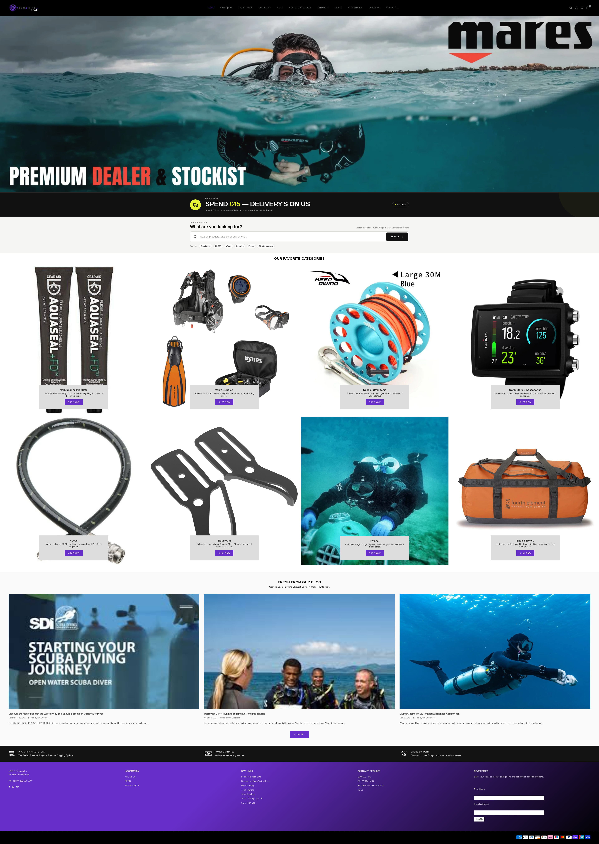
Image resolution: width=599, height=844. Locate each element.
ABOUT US (130, 777)
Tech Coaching (248, 794)
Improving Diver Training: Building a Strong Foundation (234, 713)
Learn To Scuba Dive (251, 777)
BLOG (128, 781)
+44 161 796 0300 (24, 781)
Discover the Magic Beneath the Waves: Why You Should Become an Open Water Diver (56, 713)
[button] (587, 8)
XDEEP (218, 246)
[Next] (593, 104)
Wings (228, 246)
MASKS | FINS (226, 8)
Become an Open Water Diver (255, 781)
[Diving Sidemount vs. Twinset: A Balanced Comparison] (495, 651)
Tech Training (247, 790)
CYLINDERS (323, 8)
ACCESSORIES (355, 8)
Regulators (205, 246)
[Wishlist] (582, 8)
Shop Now (74, 402)
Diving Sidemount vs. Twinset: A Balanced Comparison (430, 713)
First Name (479, 789)
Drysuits (239, 246)
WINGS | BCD (265, 8)
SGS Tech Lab (248, 803)
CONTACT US (392, 8)
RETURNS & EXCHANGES (371, 785)
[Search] (571, 8)
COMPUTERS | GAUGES (300, 8)
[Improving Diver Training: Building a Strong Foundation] (299, 651)
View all (299, 734)
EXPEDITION (374, 8)
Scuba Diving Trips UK (252, 798)
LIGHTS (338, 8)
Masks (251, 246)
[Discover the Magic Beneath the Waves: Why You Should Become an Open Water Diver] (104, 651)
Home (211, 8)
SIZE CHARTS (132, 785)
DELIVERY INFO (366, 781)
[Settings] (576, 8)
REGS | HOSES (246, 8)
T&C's (360, 790)
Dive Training (247, 785)
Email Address (481, 804)
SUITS (280, 8)
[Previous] (6, 104)
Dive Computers (266, 246)
